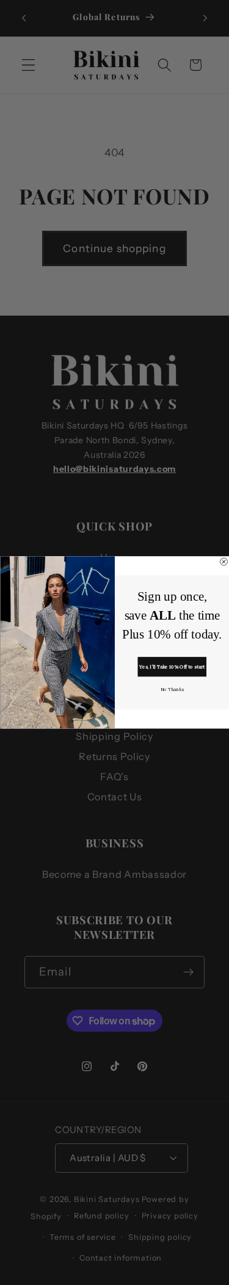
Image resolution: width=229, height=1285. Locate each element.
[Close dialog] (223, 561)
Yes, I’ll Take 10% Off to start (172, 667)
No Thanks (171, 689)
